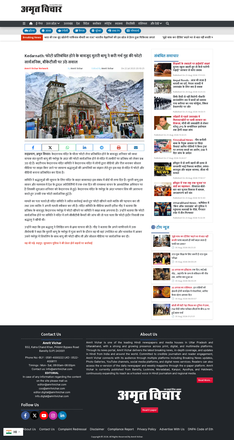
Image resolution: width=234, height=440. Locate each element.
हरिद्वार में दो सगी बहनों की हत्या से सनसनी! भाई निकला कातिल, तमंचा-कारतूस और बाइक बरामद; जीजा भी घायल (191, 168)
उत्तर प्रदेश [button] (51, 23)
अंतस (48, 30)
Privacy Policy (146, 429)
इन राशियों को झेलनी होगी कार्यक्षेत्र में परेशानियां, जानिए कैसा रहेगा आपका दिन (190, 291)
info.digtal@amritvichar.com (52, 396)
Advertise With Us (171, 429)
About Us (29, 429)
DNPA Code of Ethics (202, 429)
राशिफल (142, 23)
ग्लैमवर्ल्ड (134, 30)
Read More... (204, 380)
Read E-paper (150, 410)
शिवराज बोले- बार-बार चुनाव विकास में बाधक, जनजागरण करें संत (189, 188)
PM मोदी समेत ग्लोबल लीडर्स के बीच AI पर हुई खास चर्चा (191, 309)
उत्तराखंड (68, 23)
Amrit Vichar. (137, 437)
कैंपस (81, 30)
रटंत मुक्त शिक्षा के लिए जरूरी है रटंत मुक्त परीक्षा (189, 256)
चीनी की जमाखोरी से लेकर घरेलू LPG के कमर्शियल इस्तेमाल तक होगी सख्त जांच (190, 123)
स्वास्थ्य (118, 23)
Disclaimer (97, 429)
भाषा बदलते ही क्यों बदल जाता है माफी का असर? (190, 240)
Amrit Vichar (77, 68)
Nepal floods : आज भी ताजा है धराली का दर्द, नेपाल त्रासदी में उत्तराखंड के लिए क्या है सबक (189, 83)
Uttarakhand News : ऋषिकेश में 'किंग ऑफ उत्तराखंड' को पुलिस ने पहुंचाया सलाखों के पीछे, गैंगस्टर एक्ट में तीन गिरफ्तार (191, 208)
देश (78, 23)
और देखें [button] (155, 23)
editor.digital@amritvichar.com (52, 392)
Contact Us (47, 429)
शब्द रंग (115, 30)
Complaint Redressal (72, 429)
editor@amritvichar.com (52, 384)
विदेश (86, 23)
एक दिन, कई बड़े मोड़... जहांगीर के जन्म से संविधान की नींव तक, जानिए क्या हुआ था (190, 273)
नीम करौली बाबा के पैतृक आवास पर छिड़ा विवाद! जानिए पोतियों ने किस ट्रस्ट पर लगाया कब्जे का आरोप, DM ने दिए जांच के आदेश (190, 147)
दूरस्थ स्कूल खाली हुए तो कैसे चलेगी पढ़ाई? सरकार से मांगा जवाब (191, 67)
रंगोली (64, 30)
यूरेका (98, 30)
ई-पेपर (39, 23)
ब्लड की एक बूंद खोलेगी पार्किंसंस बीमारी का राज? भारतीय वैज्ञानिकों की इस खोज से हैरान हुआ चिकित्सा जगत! (87, 38)
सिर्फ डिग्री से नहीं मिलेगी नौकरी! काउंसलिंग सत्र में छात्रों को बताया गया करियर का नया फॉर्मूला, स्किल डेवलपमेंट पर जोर (190, 102)
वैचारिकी (130, 23)
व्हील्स (31, 30)
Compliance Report (121, 429)
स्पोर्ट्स (108, 23)
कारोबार (97, 23)
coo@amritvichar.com (52, 388)
